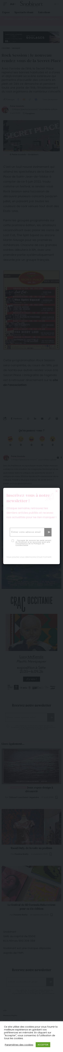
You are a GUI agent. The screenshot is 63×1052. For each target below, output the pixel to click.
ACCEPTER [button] (43, 1044)
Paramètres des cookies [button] (19, 1044)
